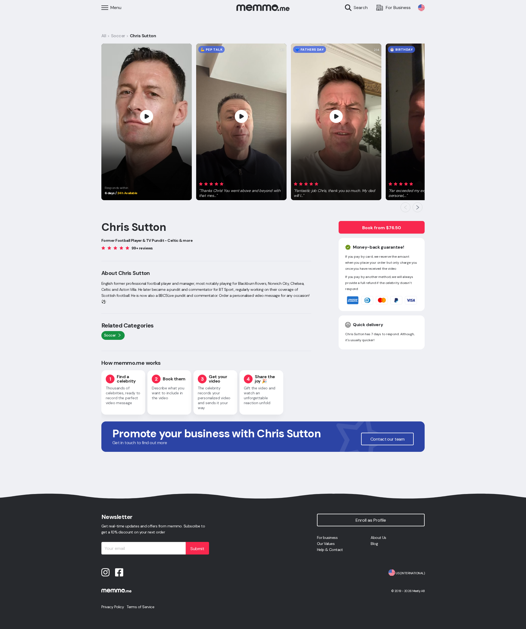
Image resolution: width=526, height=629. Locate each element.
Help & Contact (330, 549)
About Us (378, 537)
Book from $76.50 (381, 228)
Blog (374, 543)
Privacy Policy (112, 606)
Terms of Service (140, 606)
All (103, 36)
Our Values (326, 543)
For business (327, 537)
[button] (241, 188)
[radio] (201, 183)
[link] (421, 7)
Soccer (118, 36)
